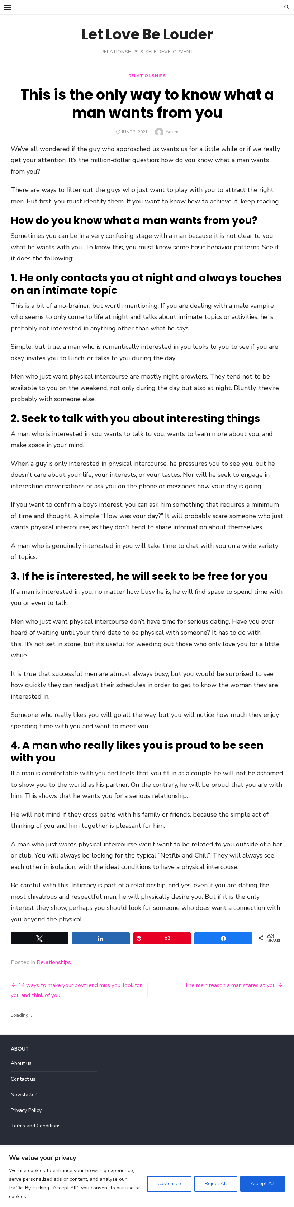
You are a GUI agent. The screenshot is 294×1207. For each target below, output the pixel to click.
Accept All (263, 1183)
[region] (147, 1177)
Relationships (147, 76)
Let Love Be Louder (147, 34)
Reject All (216, 1183)
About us (21, 1063)
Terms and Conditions (36, 1125)
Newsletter (24, 1094)
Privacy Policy (26, 1110)
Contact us (23, 1079)
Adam (172, 131)
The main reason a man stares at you (230, 985)
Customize (169, 1183)
